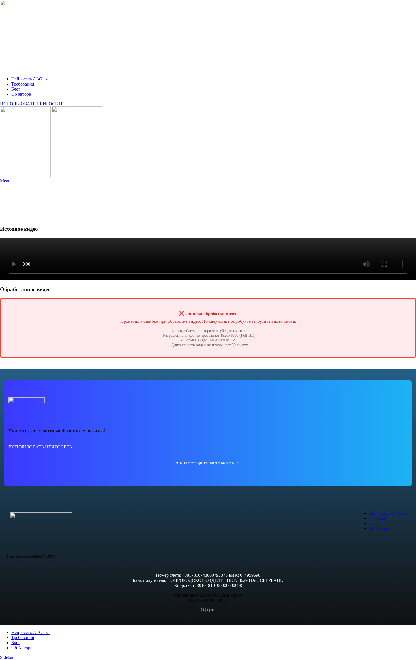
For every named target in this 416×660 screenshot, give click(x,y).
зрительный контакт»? (218, 462)
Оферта (208, 609)
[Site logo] (31, 69)
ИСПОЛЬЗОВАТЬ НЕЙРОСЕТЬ (31, 103)
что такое (185, 462)
